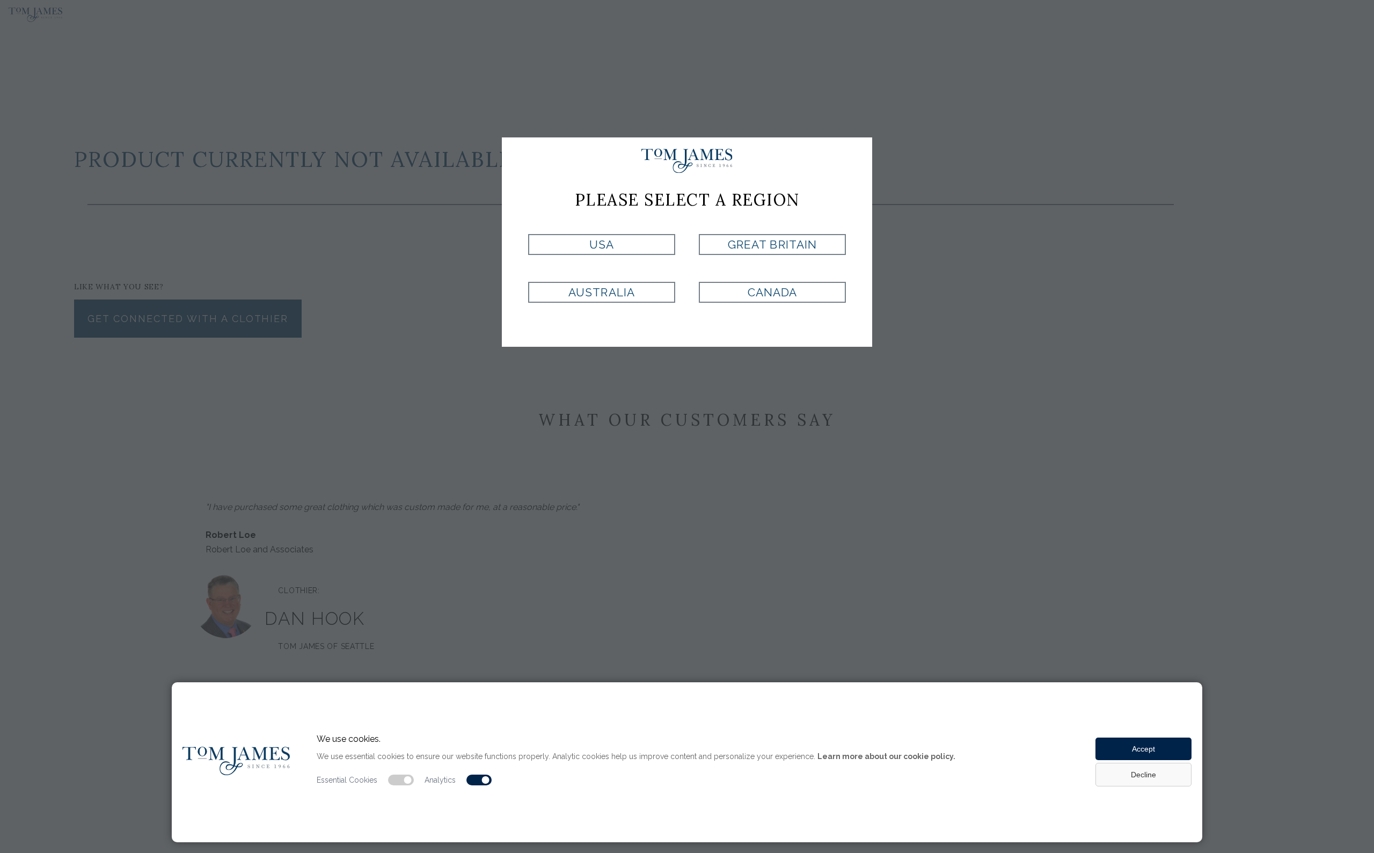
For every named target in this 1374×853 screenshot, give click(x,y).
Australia (601, 292)
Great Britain (772, 244)
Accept (1143, 749)
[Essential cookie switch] (401, 780)
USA (601, 244)
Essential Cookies (347, 780)
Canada (772, 292)
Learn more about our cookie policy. (886, 756)
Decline (1143, 774)
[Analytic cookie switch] (479, 780)
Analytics (440, 780)
